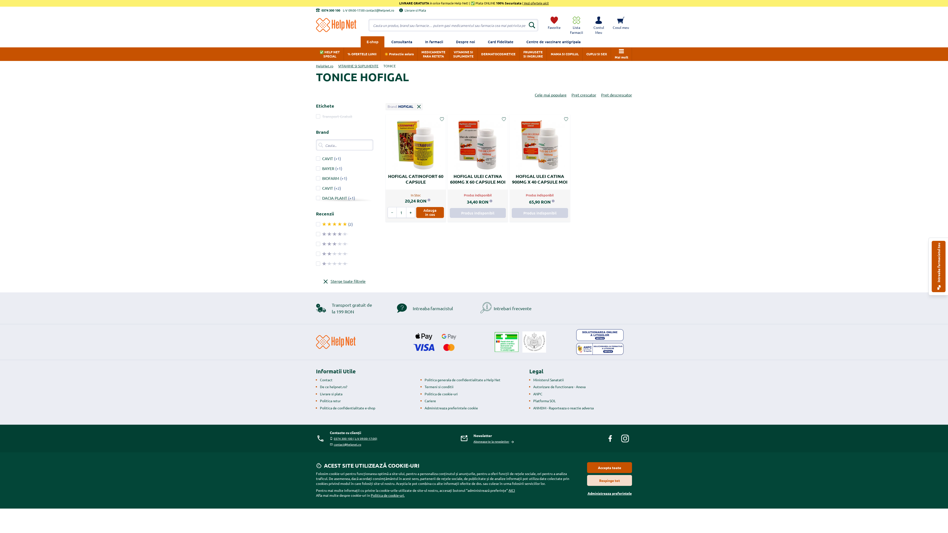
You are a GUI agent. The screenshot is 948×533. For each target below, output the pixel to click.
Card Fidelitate (501, 41)
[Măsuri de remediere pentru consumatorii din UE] (600, 335)
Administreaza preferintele (610, 493)
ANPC (537, 394)
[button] (599, 25)
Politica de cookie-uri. (388, 495)
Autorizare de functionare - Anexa (559, 386)
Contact (326, 380)
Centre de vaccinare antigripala (553, 41)
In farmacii (434, 41)
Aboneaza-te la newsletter (491, 441)
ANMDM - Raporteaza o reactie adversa (563, 408)
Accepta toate (609, 467)
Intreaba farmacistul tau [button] (938, 263)
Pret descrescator (616, 94)
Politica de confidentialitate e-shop (347, 408)
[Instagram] (625, 438)
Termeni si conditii (439, 386)
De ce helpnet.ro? (333, 386)
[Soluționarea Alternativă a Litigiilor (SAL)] (600, 349)
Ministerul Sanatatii (548, 380)
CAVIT (327, 158)
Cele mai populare (551, 94)
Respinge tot (609, 480)
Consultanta (401, 41)
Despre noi (465, 41)
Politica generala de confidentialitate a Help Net (462, 380)
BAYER (328, 168)
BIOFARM (330, 178)
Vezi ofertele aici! (536, 3)
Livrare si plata (331, 394)
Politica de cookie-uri (441, 394)
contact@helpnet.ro (347, 444)
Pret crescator (584, 94)
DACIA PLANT (334, 197)
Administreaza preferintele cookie (451, 408)
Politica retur (330, 401)
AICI (512, 490)
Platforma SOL (544, 401)
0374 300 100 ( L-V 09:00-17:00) (355, 438)
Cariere (430, 401)
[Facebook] (610, 438)
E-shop (372, 41)
